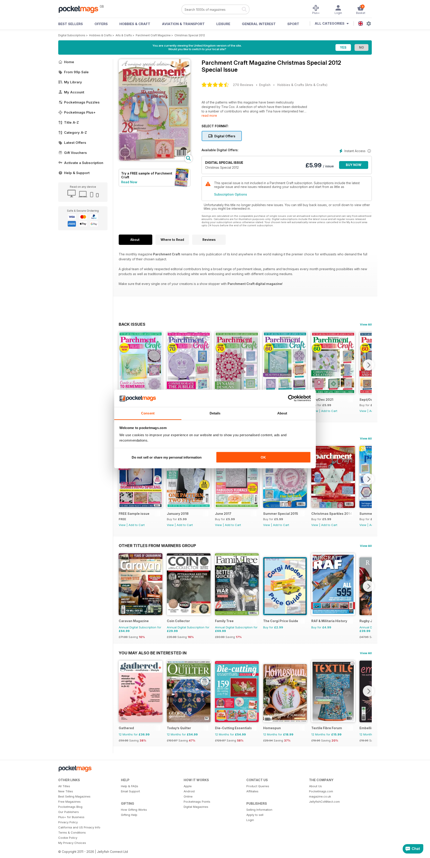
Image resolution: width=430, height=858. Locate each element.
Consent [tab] (148, 413)
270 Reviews (243, 85)
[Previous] (122, 365)
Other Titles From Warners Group (157, 545)
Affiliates (252, 791)
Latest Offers (75, 142)
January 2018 (178, 513)
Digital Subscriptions (71, 35)
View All (366, 324)
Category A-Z (75, 132)
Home (69, 62)
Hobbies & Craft (134, 24)
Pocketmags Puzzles (82, 102)
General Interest (259, 24)
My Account (74, 92)
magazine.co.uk (320, 796)
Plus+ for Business (71, 817)
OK (263, 457)
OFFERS (101, 24)
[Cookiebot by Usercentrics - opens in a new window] (291, 398)
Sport (293, 24)
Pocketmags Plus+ (80, 112)
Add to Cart (329, 411)
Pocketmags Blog (70, 806)
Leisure (223, 24)
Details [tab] (215, 413)
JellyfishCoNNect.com (324, 801)
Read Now (129, 182)
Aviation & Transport (183, 24)
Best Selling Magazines (74, 796)
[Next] (368, 365)
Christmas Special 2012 (189, 35)
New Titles (65, 791)
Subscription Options (230, 194)
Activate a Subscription (83, 163)
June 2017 (223, 513)
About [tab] (282, 413)
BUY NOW (353, 165)
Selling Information (259, 809)
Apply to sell (254, 815)
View (362, 411)
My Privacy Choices (72, 843)
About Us (315, 786)
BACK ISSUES (132, 324)
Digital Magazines (196, 806)
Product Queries (257, 786)
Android (189, 791)
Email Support (130, 791)
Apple (188, 786)
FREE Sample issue (134, 513)
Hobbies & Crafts (100, 35)
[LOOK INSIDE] (154, 159)
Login (250, 820)
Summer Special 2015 (280, 513)
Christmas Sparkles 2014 (331, 513)
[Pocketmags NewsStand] (80, 8)
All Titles (64, 786)
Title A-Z (71, 122)
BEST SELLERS (70, 24)
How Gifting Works (134, 809)
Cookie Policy (67, 837)
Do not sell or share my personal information (167, 457)
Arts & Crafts (124, 35)
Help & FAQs (129, 786)
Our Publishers (68, 812)
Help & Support (77, 173)
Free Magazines (69, 801)
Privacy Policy (68, 822)
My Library (73, 82)
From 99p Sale (76, 72)
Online (188, 796)
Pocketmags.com (321, 791)
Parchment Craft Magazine (153, 35)
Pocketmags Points (197, 801)
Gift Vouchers (75, 153)
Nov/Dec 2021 (322, 399)
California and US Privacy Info (79, 827)
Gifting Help (129, 815)
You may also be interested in (153, 653)
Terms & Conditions (72, 832)
